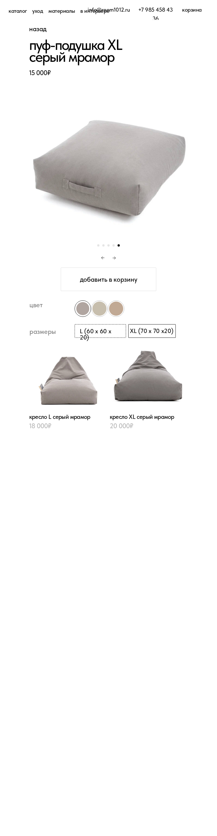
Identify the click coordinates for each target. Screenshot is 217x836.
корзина (192, 9)
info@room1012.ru (109, 9)
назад (38, 29)
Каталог (17, 10)
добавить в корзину (108, 279)
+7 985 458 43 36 (155, 14)
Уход (37, 10)
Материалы (61, 10)
